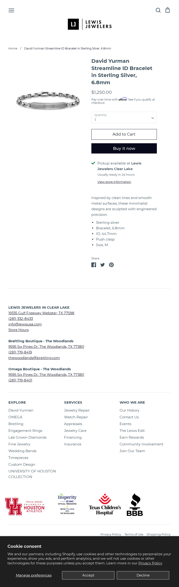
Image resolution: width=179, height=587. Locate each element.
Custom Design (21, 464)
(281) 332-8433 (20, 318)
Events (125, 424)
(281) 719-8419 (20, 352)
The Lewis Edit (132, 430)
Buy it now (124, 148)
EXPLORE (17, 402)
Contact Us (129, 417)
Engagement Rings (25, 430)
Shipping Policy (159, 534)
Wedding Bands (22, 451)
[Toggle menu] (11, 10)
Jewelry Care (75, 430)
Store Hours (18, 330)
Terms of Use (133, 534)
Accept (88, 575)
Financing (73, 437)
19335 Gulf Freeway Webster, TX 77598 (41, 313)
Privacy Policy (150, 563)
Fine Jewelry (19, 444)
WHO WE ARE (132, 402)
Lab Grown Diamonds (27, 437)
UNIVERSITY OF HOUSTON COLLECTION (32, 474)
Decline (143, 575)
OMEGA (15, 417)
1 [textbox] (95, 120)
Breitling (15, 424)
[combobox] (124, 117)
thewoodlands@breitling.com (34, 358)
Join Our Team (132, 451)
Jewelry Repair (77, 410)
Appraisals (73, 424)
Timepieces (18, 457)
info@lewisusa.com (25, 324)
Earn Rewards (132, 437)
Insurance (72, 444)
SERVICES (73, 402)
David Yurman (20, 410)
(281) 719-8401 (20, 380)
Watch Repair (76, 417)
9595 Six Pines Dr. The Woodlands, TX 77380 (46, 346)
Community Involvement (141, 444)
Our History (129, 410)
